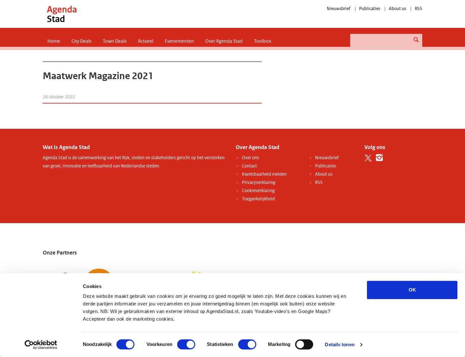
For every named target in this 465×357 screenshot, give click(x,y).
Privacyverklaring (258, 182)
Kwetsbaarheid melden (264, 174)
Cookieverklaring (258, 190)
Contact (249, 166)
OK (412, 289)
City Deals (81, 41)
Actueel (145, 41)
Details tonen (339, 344)
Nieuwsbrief (338, 8)
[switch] (186, 344)
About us (397, 8)
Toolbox (262, 41)
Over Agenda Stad (224, 41)
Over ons (250, 157)
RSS (418, 8)
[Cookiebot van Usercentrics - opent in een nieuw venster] (41, 344)
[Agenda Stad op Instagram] (379, 158)
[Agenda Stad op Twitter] (368, 158)
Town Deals (115, 41)
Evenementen (179, 41)
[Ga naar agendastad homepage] (62, 13)
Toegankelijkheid (258, 199)
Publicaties (369, 8)
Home (53, 41)
